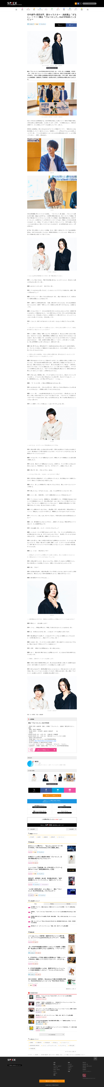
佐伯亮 (38, 837)
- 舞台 (54, 1064)
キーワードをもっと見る (69, 1051)
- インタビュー (70, 1066)
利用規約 (84, 1069)
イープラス (30, 1054)
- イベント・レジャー (57, 1066)
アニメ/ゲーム (63, 1045)
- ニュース (70, 1064)
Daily (35, 904)
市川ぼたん (55, 1042)
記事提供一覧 (85, 1064)
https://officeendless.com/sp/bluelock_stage (45, 741)
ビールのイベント (65, 1042)
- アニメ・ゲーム (56, 1069)
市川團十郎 (38, 1042)
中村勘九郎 (32, 1048)
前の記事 (33, 829)
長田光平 (53, 837)
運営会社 (84, 1062)
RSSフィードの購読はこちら (52, 795)
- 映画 (54, 1074)
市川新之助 (47, 1042)
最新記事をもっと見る (70, 988)
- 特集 (69, 1071)
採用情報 (84, 1067)
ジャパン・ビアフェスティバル (49, 1045)
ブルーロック (61, 837)
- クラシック (55, 1067)
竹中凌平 (32, 837)
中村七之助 (71, 1045)
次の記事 (71, 829)
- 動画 (69, 1062)
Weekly (52, 904)
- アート (54, 1071)
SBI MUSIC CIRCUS (34, 1045)
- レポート (70, 1067)
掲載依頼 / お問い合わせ (87, 1066)
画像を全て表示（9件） (53, 68)
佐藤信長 (46, 837)
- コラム (69, 1069)
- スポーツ (55, 1073)
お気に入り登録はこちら (43, 750)
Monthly (68, 904)
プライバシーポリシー (87, 1071)
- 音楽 (54, 1062)
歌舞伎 (31, 1042)
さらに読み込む (52, 1034)
